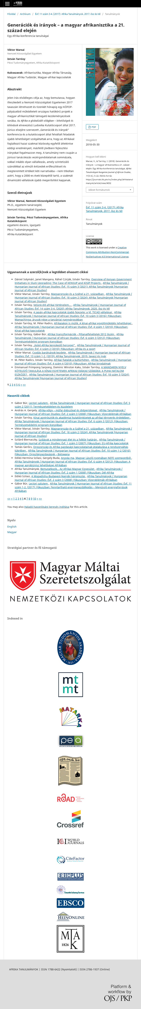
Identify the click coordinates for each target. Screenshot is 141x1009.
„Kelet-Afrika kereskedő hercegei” (54, 345)
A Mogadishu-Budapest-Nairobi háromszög (58, 476)
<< (8, 498)
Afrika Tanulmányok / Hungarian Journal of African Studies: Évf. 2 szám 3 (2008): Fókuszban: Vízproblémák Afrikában (73, 412)
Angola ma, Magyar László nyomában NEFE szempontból (96, 458)
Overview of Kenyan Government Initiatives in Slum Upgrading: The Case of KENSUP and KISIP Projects (73, 281)
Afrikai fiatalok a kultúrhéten (72, 360)
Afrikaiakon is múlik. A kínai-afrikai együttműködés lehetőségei (93, 323)
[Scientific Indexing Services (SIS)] (70, 893)
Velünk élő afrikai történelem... (52, 305)
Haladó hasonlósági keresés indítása (46, 507)
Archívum (25, 14)
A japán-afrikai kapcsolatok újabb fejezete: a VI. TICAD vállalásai (73, 312)
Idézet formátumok (99, 189)
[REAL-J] (70, 951)
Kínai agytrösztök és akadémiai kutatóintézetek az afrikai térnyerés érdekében (81, 417)
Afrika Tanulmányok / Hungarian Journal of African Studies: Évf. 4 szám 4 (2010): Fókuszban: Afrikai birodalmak (73, 361)
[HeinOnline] (70, 907)
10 (34, 498)
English (12, 526)
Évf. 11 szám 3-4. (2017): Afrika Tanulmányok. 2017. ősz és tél (67, 14)
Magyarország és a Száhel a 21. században (77, 294)
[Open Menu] (7, 3)
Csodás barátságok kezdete (49, 352)
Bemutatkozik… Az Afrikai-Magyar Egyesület (67, 469)
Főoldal (11, 14)
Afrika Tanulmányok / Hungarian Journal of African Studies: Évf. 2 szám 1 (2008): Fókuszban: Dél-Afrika (68, 470)
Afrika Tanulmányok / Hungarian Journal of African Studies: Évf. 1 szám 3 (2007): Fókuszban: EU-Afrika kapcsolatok (71, 441)
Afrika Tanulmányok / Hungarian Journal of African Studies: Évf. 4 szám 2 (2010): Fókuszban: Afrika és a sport (72, 347)
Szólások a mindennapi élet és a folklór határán (68, 439)
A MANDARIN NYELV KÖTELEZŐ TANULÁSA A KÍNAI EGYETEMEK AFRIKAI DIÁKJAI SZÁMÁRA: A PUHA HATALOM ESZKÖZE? (70, 370)
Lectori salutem (38, 403)
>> (24, 384)
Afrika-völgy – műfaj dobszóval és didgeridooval (68, 410)
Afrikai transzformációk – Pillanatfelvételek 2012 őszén (81, 334)
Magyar (12, 532)
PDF (93, 127)
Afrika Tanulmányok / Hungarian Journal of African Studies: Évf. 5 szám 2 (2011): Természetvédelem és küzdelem (72, 404)
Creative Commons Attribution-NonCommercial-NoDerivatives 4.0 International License (107, 252)
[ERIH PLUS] (70, 880)
